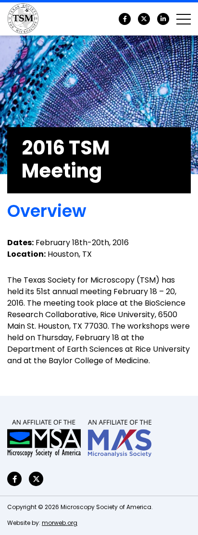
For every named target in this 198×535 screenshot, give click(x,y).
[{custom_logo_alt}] (22, 19)
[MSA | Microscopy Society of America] (44, 438)
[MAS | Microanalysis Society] (119, 438)
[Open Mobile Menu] (183, 19)
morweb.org (59, 523)
